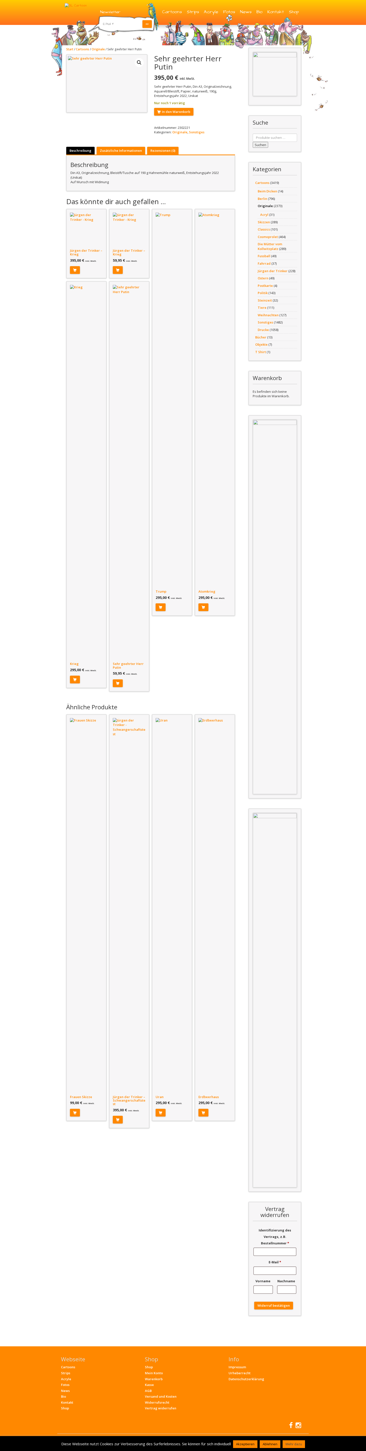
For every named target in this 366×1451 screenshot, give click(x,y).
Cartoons (172, 12)
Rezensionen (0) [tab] (162, 150)
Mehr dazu (294, 1444)
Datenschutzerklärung (246, 1379)
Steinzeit (265, 300)
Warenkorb (154, 1379)
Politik (263, 293)
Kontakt (275, 12)
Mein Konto (154, 1373)
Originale (98, 49)
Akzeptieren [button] (245, 1444)
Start (69, 49)
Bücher (260, 337)
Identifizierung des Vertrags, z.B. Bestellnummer (275, 1236)
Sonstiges (196, 132)
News (245, 12)
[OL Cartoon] (76, 5)
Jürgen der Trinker (273, 271)
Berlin (262, 198)
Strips (193, 12)
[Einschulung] (275, 74)
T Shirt (260, 352)
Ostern (263, 278)
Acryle (211, 12)
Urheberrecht (239, 1373)
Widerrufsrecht (157, 1402)
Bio (259, 12)
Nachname (286, 1281)
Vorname (263, 1281)
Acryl (264, 214)
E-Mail (275, 1262)
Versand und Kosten (161, 1396)
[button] (139, 62)
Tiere (262, 307)
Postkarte (265, 285)
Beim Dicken (267, 191)
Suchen (260, 145)
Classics (264, 229)
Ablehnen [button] (270, 1444)
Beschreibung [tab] (80, 150)
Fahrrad (264, 263)
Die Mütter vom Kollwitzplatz (270, 246)
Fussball (264, 256)
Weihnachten (268, 315)
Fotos (229, 12)
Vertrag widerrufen (160, 1408)
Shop (294, 12)
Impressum (237, 1367)
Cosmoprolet (268, 237)
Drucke (263, 329)
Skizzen (264, 222)
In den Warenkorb (176, 111)
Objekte (261, 344)
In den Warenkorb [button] (75, 270)
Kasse (149, 1384)
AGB (148, 1390)
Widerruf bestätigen (273, 1305)
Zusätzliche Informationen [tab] (121, 150)
